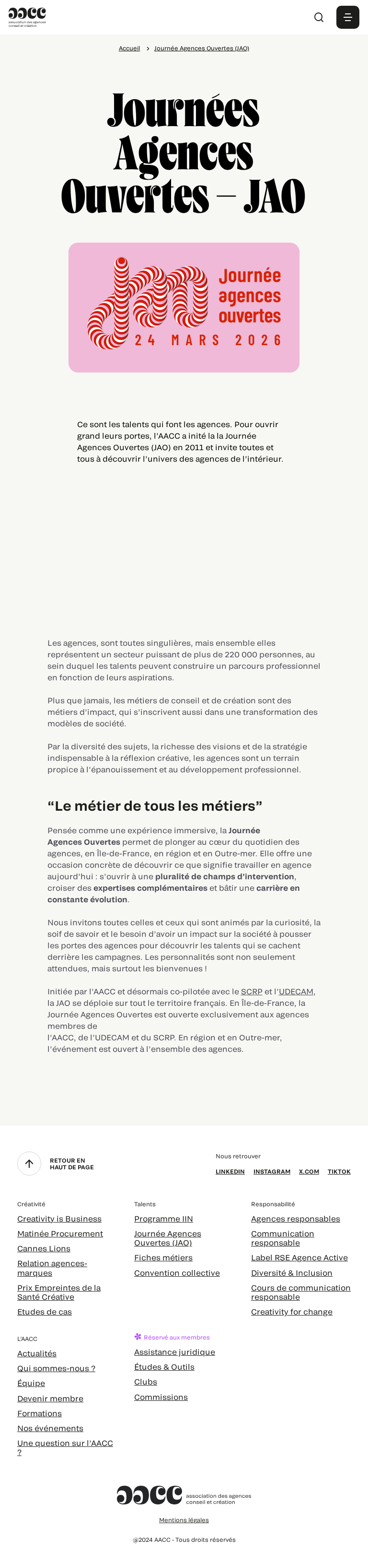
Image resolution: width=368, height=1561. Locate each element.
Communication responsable (282, 1238)
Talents (145, 1203)
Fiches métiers (163, 1257)
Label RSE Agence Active (299, 1257)
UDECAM (296, 991)
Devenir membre (50, 1398)
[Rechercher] (319, 17)
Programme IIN (163, 1218)
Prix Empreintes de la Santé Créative (59, 1292)
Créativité (31, 1203)
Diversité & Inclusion (292, 1272)
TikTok (339, 1171)
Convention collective (177, 1272)
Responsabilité (273, 1203)
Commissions (161, 1396)
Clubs (145, 1381)
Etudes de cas (44, 1311)
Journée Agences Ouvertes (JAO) (201, 48)
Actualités (37, 1353)
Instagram (271, 1171)
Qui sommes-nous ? (56, 1368)
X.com (309, 1171)
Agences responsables (295, 1218)
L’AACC (27, 1338)
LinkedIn (230, 1171)
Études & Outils (164, 1366)
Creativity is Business (59, 1218)
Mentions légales (184, 1519)
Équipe (31, 1382)
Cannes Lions (43, 1248)
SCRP (252, 991)
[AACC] (27, 16)
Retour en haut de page (72, 1163)
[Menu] (347, 17)
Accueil (129, 48)
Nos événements (50, 1428)
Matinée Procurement (60, 1233)
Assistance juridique (174, 1351)
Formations (39, 1413)
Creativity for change (292, 1311)
